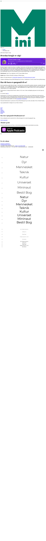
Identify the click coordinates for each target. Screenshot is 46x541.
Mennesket (24, 167)
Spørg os (24, 231)
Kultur (4, 49)
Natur (24, 157)
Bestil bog (24, 192)
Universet (24, 182)
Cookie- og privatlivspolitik (20, 145)
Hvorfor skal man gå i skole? (29, 77)
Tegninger (24, 234)
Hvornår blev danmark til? (17, 77)
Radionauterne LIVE (24, 236)
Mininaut (24, 187)
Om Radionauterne (24, 229)
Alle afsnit (24, 239)
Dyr (24, 162)
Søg (1, 47)
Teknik (24, 172)
